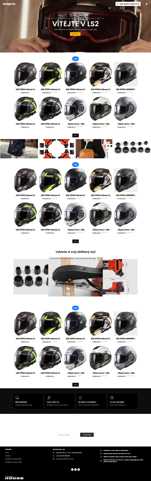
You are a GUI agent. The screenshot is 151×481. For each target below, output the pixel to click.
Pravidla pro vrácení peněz (13, 459)
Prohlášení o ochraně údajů (13, 462)
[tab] (70, 52)
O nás (7, 452)
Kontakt (7, 455)
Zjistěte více (75, 34)
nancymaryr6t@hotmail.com (65, 459)
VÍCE (75, 135)
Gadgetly (11, 476)
